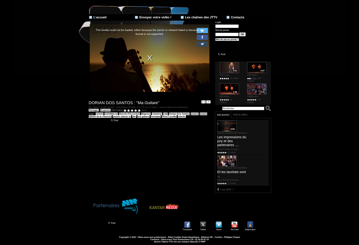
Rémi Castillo (169, 116)
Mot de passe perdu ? (227, 39)
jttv (134, 116)
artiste (99, 114)
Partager (93, 110)
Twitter (203, 229)
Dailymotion (250, 229)
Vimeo (219, 229)
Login (218, 22)
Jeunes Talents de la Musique (173, 107)
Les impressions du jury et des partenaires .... (231, 141)
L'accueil (100, 17)
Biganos (146, 114)
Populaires (240, 115)
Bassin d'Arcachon (129, 114)
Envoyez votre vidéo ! (154, 17)
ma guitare (143, 116)
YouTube (235, 229)
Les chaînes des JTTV (200, 17)
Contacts (237, 17)
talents (181, 116)
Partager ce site (96, 222)
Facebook (187, 229)
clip (165, 114)
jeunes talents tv (122, 116)
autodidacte (111, 114)
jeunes (194, 114)
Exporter (105, 110)
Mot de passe (222, 30)
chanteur (157, 114)
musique (155, 116)
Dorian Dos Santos (179, 114)
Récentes (223, 115)
